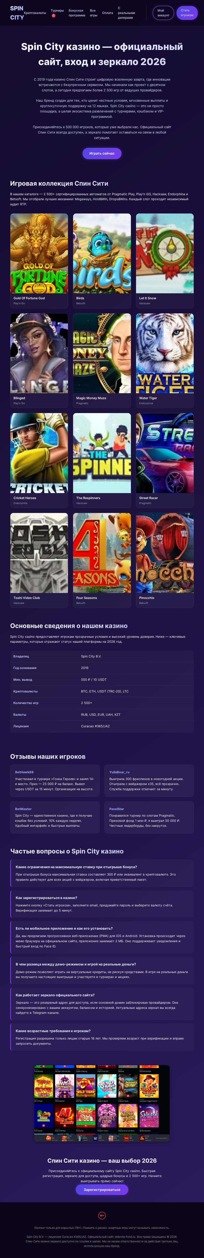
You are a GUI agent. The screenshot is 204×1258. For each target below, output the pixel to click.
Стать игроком (187, 12)
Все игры (93, 13)
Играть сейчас (102, 153)
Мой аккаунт (163, 13)
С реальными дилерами (126, 13)
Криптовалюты (35, 13)
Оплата (107, 13)
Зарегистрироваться (102, 1190)
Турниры (57, 13)
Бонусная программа (77, 13)
